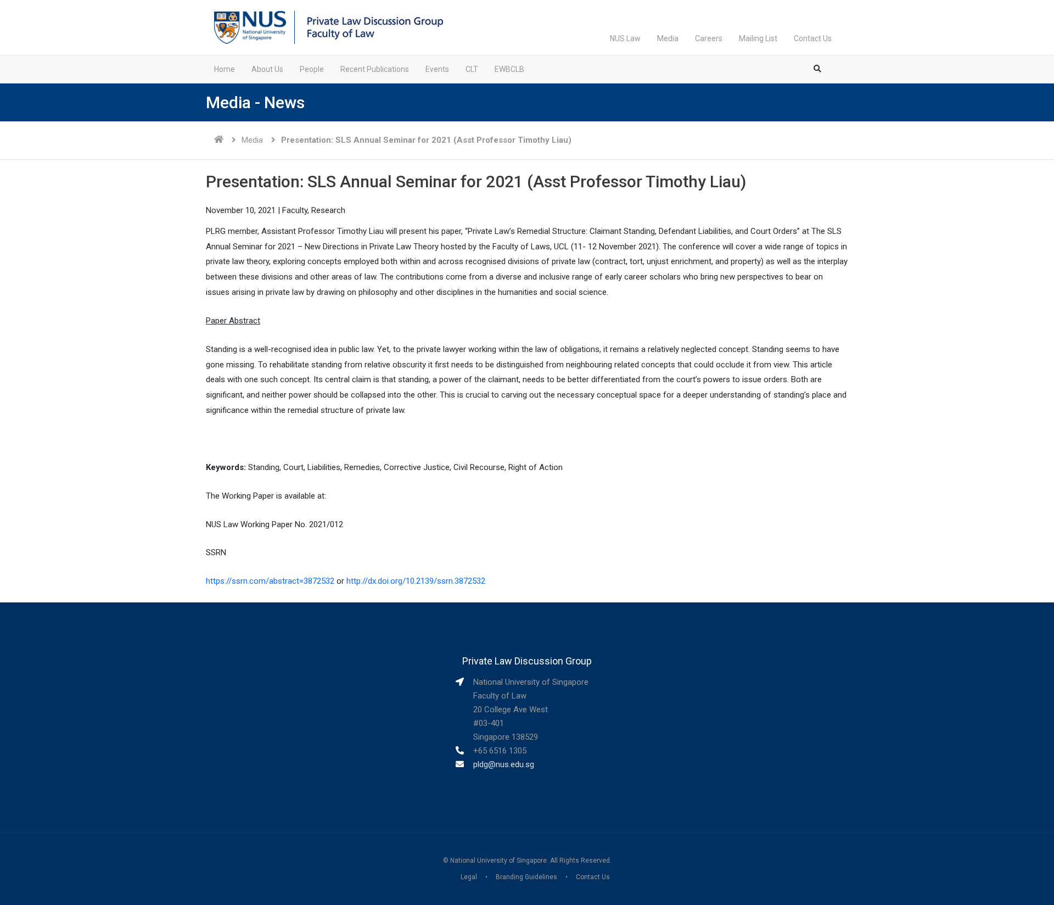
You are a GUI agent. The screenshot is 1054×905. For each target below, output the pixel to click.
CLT (472, 69)
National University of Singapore (498, 860)
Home (224, 69)
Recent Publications (374, 69)
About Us (267, 69)
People (312, 69)
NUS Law (625, 38)
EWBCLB (509, 69)
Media (668, 38)
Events (437, 69)
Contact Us (813, 38)
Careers (708, 38)
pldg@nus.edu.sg (503, 764)
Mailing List (758, 38)
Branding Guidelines (526, 877)
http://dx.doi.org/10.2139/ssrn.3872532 (415, 581)
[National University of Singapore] (250, 27)
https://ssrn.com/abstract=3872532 (270, 581)
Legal (469, 877)
